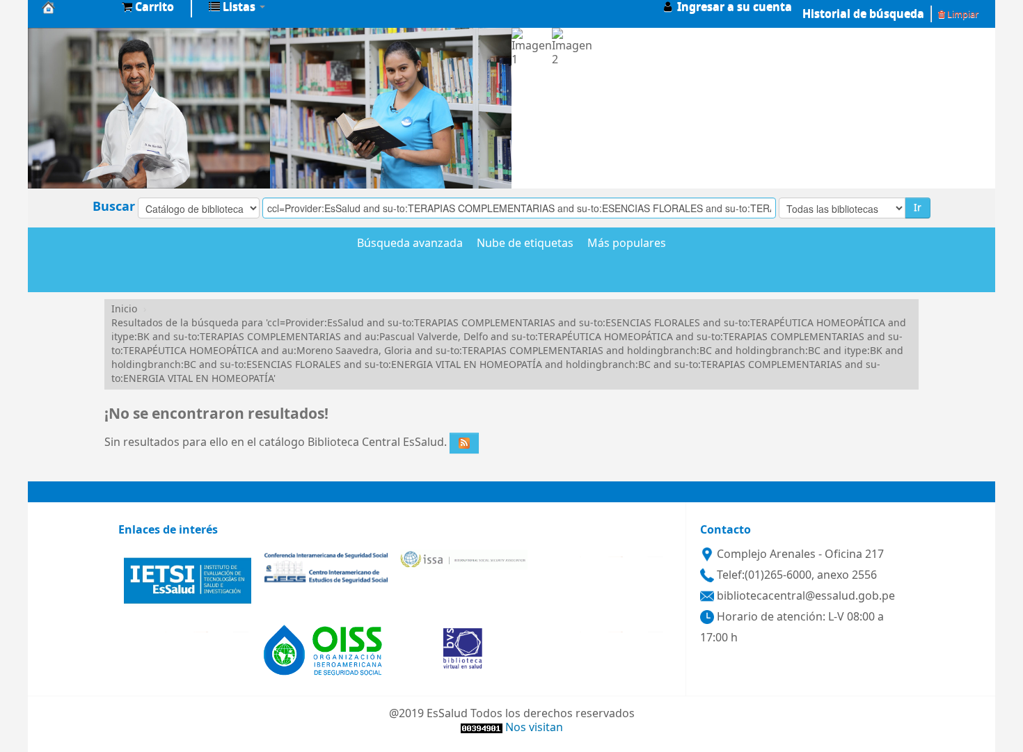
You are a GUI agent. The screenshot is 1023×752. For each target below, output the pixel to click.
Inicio (124, 309)
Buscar (114, 207)
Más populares (626, 244)
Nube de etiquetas (525, 244)
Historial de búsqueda (863, 14)
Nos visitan (534, 727)
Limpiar (961, 14)
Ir (917, 207)
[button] (147, 7)
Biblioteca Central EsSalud (76, 7)
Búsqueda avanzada (410, 244)
